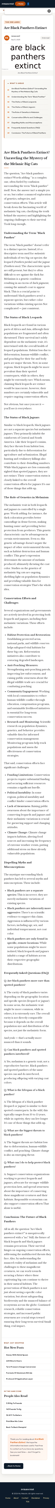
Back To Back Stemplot (16, 1427)
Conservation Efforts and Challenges (27, 117)
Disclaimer (35, 1498)
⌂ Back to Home (13, 1466)
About (16, 1498)
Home (7, 1498)
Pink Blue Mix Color (14, 1421)
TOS (27, 1502)
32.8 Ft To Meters (14, 1415)
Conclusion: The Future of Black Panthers (29, 133)
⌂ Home (20, 4)
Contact (25, 1498)
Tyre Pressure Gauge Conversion (21, 1367)
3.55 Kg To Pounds (14, 1403)
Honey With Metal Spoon (17, 1355)
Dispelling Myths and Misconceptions (27, 123)
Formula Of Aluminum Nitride (19, 1373)
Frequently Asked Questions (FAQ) (26, 128)
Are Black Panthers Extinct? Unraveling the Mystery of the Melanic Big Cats (29, 90)
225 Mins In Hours (14, 1361)
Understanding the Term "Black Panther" (29, 97)
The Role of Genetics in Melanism (25, 112)
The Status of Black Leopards (24, 102)
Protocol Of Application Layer (19, 1379)
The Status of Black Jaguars (23, 107)
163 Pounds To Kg (13, 1409)
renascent (8, 3)
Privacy (46, 1498)
